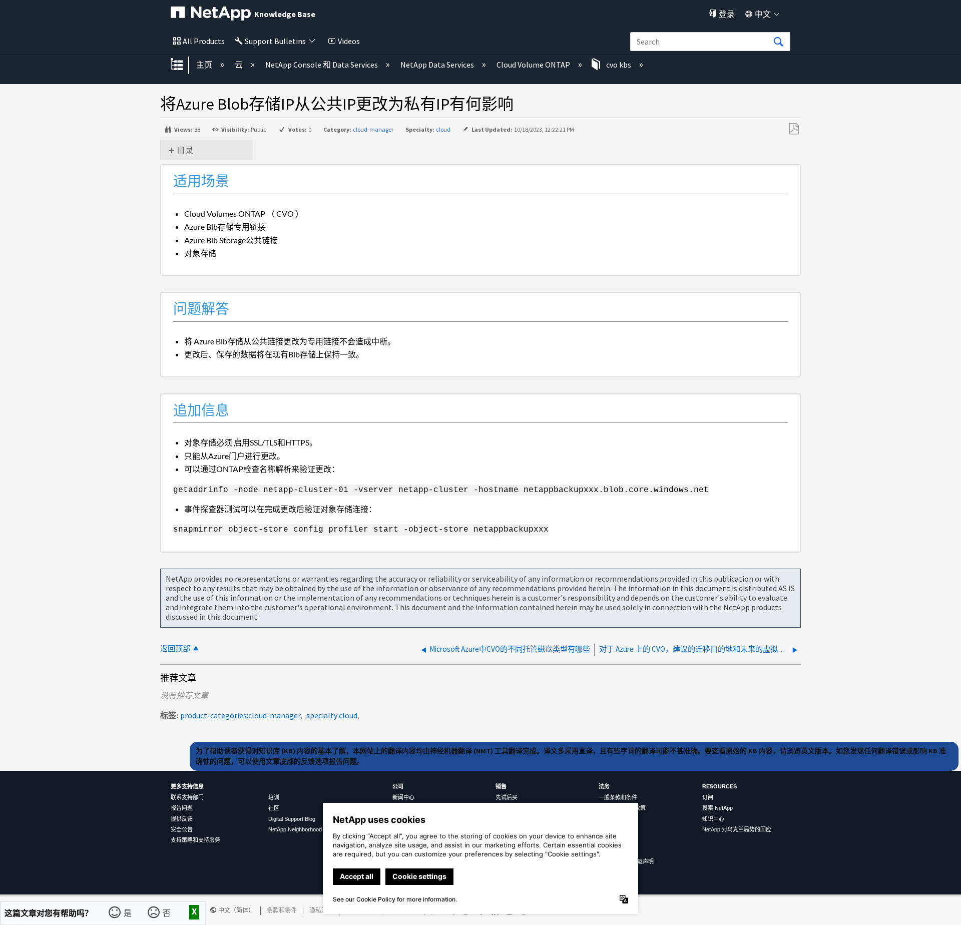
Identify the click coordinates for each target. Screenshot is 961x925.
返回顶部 (175, 648)
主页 (205, 65)
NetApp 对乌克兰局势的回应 (736, 829)
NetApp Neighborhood (295, 829)
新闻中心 (403, 797)
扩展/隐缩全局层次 (183, 65)
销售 (501, 786)
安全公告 (182, 829)
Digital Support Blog (291, 819)
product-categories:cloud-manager (240, 715)
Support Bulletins (275, 41)
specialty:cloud (331, 715)
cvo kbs (619, 65)
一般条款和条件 (618, 797)
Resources (719, 786)
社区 (273, 808)
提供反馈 (182, 819)
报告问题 (182, 808)
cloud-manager (373, 129)
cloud (443, 129)
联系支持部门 (187, 797)
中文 (763, 14)
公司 (397, 786)
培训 (273, 797)
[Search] (778, 42)
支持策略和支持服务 (195, 840)
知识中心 (713, 819)
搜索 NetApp (717, 808)
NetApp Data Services (437, 65)
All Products (204, 41)
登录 (727, 14)
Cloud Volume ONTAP (534, 65)
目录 (185, 150)
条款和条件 (282, 910)
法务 (604, 786)
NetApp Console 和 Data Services (322, 65)
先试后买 (507, 797)
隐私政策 (321, 910)
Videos (349, 41)
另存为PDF (793, 129)
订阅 (707, 797)
